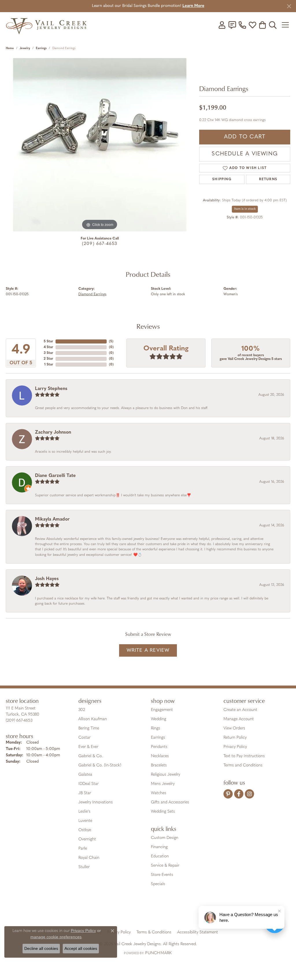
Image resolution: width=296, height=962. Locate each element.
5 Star (48, 341)
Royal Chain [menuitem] (88, 858)
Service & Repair (165, 865)
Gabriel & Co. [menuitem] (90, 756)
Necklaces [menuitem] (160, 756)
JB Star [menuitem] (84, 793)
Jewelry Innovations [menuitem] (95, 802)
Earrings (41, 48)
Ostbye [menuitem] (84, 830)
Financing (159, 847)
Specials (158, 884)
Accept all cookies (80, 948)
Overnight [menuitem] (87, 839)
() (111, 341)
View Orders (234, 728)
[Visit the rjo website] (150, 912)
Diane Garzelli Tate (55, 475)
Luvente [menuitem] (85, 821)
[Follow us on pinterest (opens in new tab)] (228, 793)
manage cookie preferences (56, 937)
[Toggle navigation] (285, 24)
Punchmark (158, 953)
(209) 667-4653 (99, 244)
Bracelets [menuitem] (159, 765)
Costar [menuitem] (84, 738)
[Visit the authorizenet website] (172, 912)
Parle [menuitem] (82, 848)
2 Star (48, 359)
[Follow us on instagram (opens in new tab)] (249, 793)
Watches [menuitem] (158, 793)
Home (10, 48)
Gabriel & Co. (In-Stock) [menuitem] (99, 765)
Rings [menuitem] (155, 728)
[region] (99, 144)
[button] (222, 25)
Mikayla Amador (52, 519)
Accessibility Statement (197, 932)
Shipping (222, 179)
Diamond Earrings (92, 294)
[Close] (289, 6)
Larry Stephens (51, 389)
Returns (268, 179)
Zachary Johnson (53, 432)
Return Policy (235, 738)
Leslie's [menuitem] (84, 811)
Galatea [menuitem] (85, 774)
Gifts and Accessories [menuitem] (170, 802)
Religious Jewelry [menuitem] (165, 774)
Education (160, 856)
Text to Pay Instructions (244, 756)
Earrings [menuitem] (158, 738)
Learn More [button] (193, 6)
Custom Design (164, 838)
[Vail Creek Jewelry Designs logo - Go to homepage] (46, 24)
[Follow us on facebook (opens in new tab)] (238, 793)
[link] (232, 25)
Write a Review (148, 650)
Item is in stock (245, 209)
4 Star (48, 347)
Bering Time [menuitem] (88, 728)
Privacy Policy (235, 747)
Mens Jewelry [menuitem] (163, 784)
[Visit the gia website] (102, 912)
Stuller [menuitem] (84, 867)
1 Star (48, 364)
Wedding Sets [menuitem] (163, 811)
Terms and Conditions (242, 765)
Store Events (162, 875)
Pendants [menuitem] (159, 747)
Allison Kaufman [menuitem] (92, 719)
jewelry (25, 48)
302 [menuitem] (81, 710)
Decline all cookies (41, 948)
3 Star (48, 353)
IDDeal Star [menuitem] (88, 784)
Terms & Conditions (153, 932)
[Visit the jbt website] (195, 912)
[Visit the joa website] (128, 912)
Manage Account (238, 719)
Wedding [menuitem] (158, 719)
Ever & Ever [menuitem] (88, 747)
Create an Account (240, 710)
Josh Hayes (47, 579)
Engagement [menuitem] (162, 710)
